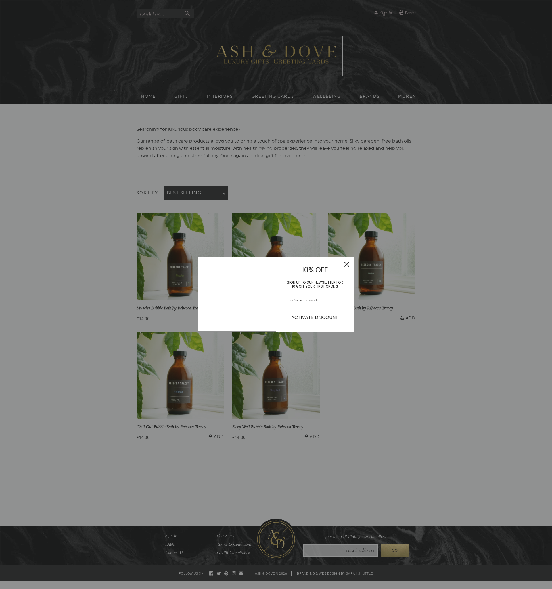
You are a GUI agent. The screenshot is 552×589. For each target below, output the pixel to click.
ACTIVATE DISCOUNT (314, 317)
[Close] (347, 264)
